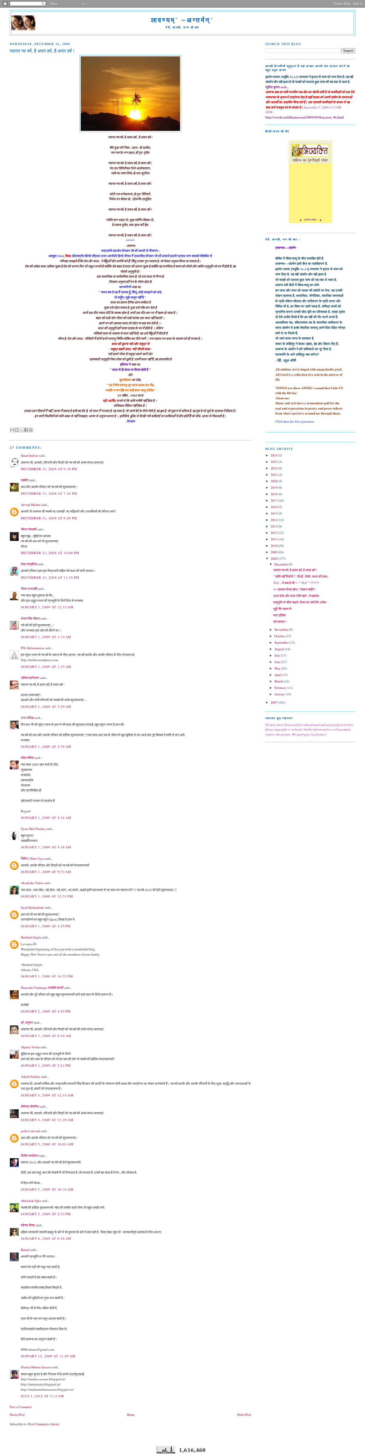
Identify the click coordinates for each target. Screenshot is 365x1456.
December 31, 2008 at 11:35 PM (50, 577)
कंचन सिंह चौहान (30, 618)
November (281, 629)
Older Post (244, 1414)
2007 (274, 702)
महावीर (25, 480)
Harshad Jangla (31, 937)
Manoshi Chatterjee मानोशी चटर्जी (42, 987)
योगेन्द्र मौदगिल (30, 1106)
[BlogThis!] (16, 429)
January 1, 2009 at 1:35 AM (46, 666)
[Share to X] (21, 429)
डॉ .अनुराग (27, 1022)
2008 (274, 558)
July (277, 655)
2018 (274, 494)
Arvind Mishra (30, 504)
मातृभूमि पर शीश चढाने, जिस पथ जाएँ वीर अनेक (299, 602)
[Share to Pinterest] (30, 429)
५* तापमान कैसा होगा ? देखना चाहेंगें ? (294, 589)
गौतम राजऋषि (29, 588)
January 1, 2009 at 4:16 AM (46, 817)
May (277, 668)
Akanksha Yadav (32, 883)
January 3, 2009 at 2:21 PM (46, 1065)
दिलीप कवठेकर (29, 1155)
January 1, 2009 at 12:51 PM (47, 896)
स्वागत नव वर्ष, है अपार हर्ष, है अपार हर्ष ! (295, 570)
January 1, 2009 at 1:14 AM (46, 637)
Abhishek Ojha (31, 1200)
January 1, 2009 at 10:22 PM (47, 976)
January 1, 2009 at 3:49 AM (46, 706)
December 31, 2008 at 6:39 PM (49, 469)
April (278, 674)
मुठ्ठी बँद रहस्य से (282, 608)
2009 (274, 552)
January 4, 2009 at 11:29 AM (47, 1120)
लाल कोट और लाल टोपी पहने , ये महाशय (296, 596)
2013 (274, 526)
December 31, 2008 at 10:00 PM (50, 553)
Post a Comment (21, 1407)
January (280, 694)
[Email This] (11, 429)
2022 (274, 468)
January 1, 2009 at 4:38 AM (46, 847)
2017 (274, 500)
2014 (274, 520)
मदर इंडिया (279, 615)
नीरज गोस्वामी (28, 529)
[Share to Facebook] (26, 429)
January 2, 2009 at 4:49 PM (46, 1011)
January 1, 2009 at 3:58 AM (46, 746)
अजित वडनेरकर (30, 677)
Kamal (25, 1249)
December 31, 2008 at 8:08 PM (49, 518)
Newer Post (17, 1414)
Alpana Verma (30, 1047)
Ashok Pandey (30, 1076)
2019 (274, 487)
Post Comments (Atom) (43, 1424)
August (279, 649)
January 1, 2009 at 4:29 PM (46, 926)
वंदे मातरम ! (280, 621)
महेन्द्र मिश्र (28, 1225)
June (277, 662)
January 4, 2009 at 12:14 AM (47, 1095)
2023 (274, 461)
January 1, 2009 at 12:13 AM (47, 607)
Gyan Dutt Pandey (33, 828)
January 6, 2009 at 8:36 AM (46, 1238)
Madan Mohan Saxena (36, 1367)
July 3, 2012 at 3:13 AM (42, 1396)
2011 (274, 539)
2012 (274, 532)
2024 (274, 455)
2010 (274, 545)
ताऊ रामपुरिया (29, 564)
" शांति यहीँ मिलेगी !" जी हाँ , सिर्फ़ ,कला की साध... (301, 576)
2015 (274, 513)
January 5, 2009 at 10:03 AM (47, 1144)
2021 (274, 474)
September (281, 642)
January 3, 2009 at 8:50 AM (46, 1036)
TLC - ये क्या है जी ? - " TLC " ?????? (296, 583)
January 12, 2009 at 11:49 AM (48, 1356)
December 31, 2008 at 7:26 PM (49, 493)
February (280, 687)
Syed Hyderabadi (32, 907)
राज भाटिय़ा (27, 717)
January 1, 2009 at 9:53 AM (46, 871)
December (281, 564)
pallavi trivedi (30, 1131)
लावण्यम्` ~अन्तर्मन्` (182, 20)
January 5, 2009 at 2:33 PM (46, 1214)
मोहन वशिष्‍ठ (28, 757)
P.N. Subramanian (32, 648)
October (280, 636)
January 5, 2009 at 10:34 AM (47, 1189)
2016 (274, 507)
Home (131, 1414)
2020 (274, 481)
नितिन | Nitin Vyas (32, 858)
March (279, 681)
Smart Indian (29, 455)
